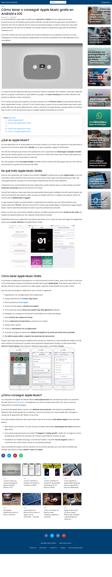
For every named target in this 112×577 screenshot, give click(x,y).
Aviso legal (42, 548)
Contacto (53, 548)
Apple (2, 6)
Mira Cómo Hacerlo (9, 2)
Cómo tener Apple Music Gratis (19, 129)
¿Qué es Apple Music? (16, 120)
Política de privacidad (75, 548)
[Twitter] (52, 536)
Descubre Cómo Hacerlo (48, 543)
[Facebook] (46, 536)
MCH (8, 17)
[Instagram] (58, 536)
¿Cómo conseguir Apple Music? (19, 131)
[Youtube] (64, 536)
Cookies (62, 548)
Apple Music (19, 402)
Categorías (105, 2)
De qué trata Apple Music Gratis (19, 123)
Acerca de (33, 548)
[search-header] (64, 2)
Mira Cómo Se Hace (65, 543)
